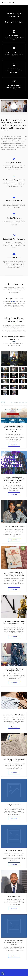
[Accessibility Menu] (3, 973)
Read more (14, 444)
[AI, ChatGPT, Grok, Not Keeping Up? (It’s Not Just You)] (14, 744)
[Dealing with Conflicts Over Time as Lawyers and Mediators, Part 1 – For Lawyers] (14, 606)
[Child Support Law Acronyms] (14, 836)
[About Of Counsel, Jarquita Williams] (14, 511)
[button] (5, 370)
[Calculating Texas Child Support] (14, 790)
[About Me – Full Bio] (14, 881)
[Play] (14, 358)
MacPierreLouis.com (7, 2)
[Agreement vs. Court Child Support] (14, 700)
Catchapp (12, 301)
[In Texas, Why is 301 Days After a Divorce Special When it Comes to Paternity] (14, 926)
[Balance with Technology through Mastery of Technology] (14, 654)
